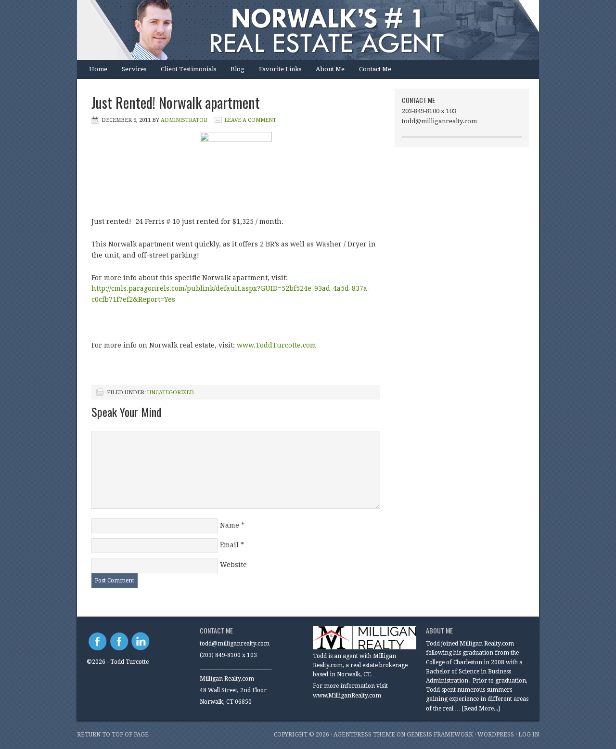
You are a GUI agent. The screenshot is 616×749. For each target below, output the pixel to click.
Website (233, 564)
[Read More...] (481, 708)
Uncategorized (170, 392)
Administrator (184, 120)
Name (229, 525)
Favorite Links (280, 69)
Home (98, 69)
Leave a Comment (250, 120)
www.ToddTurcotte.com (276, 345)
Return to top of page (113, 734)
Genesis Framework (440, 734)
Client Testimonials (188, 69)
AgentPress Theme (364, 734)
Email (229, 545)
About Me (330, 69)
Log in (528, 734)
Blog (237, 69)
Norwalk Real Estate (298, 30)
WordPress (495, 734)
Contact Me (375, 69)
